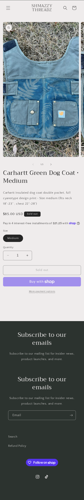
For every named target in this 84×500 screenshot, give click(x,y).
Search (13, 436)
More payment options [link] (42, 291)
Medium (15, 239)
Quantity (8, 247)
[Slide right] (50, 164)
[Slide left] (33, 164)
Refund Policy (17, 446)
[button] (8, 7)
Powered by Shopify (58, 496)
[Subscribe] (71, 415)
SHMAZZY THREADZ (35, 496)
